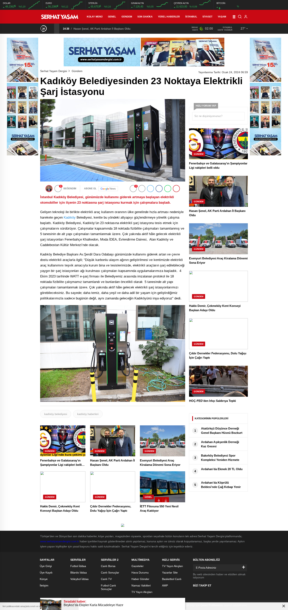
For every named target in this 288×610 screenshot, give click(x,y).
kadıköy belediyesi (55, 414)
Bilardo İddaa (78, 572)
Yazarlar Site (170, 572)
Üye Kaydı (46, 572)
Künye (44, 579)
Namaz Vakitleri (141, 585)
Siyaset (207, 16)
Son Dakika (145, 16)
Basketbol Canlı (171, 579)
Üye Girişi (46, 566)
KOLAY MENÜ (95, 16)
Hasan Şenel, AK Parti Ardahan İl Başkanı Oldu (101, 28)
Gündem (126, 16)
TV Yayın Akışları (141, 592)
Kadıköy (70, 217)
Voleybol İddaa (79, 579)
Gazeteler (137, 566)
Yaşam (222, 16)
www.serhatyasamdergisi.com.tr (59, 541)
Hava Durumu (140, 572)
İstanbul (191, 16)
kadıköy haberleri (88, 414)
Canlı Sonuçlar (110, 572)
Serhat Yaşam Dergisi (53, 71)
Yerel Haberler (169, 16)
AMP (165, 585)
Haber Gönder (140, 579)
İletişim (44, 585)
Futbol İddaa (78, 566)
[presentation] (51, 28)
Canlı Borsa (108, 566)
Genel (112, 16)
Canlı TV (106, 579)
